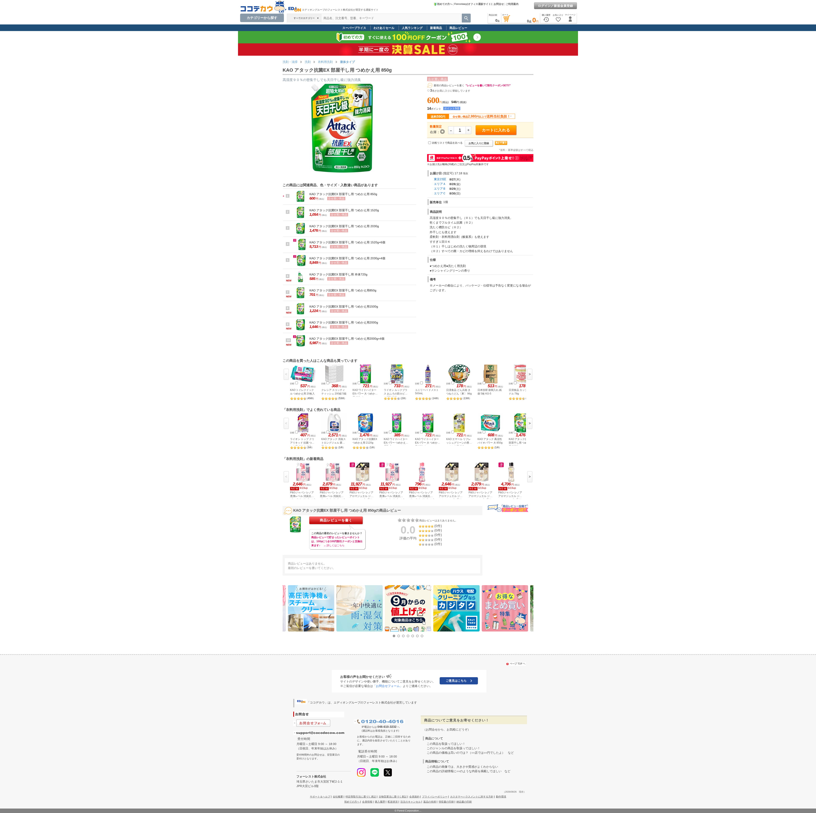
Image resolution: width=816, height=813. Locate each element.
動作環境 (501, 796)
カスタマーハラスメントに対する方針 (471, 796)
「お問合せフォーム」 (388, 686)
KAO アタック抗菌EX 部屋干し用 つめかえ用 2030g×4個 (347, 258)
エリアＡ (440, 184)
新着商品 (436, 28)
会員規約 (414, 796)
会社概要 (338, 796)
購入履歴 (380, 801)
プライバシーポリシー (435, 796)
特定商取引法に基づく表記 (361, 796)
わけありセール (384, 28)
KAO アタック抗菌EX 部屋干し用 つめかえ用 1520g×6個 (347, 242)
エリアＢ (440, 188)
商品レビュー (458, 28)
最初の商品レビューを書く (449, 85)
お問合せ (499, 4)
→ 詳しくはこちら (333, 545)
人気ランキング (412, 28)
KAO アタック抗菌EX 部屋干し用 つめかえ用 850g (343, 194)
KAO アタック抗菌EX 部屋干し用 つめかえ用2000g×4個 (346, 338)
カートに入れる (496, 130)
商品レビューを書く (336, 520)
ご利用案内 (512, 4)
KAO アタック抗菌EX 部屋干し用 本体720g (338, 274)
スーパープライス (354, 28)
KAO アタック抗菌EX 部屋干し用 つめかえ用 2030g (344, 226)
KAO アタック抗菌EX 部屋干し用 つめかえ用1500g (343, 306)
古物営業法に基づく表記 (393, 796)
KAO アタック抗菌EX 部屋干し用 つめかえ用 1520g (344, 210)
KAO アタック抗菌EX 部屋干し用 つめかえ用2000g (343, 322)
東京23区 (440, 179)
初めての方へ (444, 4)
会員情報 (367, 801)
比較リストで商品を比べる (447, 142)
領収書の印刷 (446, 801)
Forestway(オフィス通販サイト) (473, 4)
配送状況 (393, 801)
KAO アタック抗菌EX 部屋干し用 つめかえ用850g (342, 290)
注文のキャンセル (410, 801)
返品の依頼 (429, 801)
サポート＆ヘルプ (320, 796)
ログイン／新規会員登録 (555, 5)
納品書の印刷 (464, 801)
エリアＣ (440, 193)
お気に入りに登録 (479, 143)
